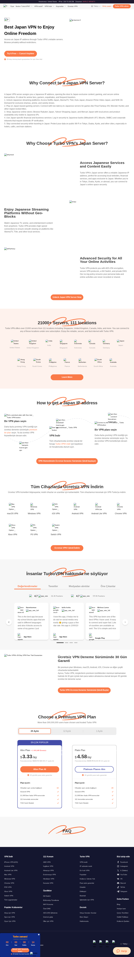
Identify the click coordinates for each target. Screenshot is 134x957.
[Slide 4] (76, 642)
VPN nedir (83, 862)
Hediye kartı (121, 909)
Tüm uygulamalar (10, 900)
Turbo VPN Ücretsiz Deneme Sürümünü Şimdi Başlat (84, 690)
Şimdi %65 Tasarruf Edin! (20, 950)
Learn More (67, 377)
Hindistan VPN (48, 879)
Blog (118, 904)
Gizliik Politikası (122, 917)
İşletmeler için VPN (87, 900)
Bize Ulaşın (84, 917)
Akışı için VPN (9, 913)
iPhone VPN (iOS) (11, 862)
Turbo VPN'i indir (62, 444)
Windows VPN (9, 879)
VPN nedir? (38, 6)
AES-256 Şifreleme (50, 913)
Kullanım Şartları (123, 921)
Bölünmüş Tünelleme (51, 900)
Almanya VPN (48, 870)
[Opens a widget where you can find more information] (122, 951)
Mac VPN (7, 874)
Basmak (83, 896)
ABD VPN (46, 862)
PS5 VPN (7, 887)
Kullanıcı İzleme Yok (87, 879)
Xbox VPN (8, 891)
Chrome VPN (9, 883)
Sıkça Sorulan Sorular (88, 913)
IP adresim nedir (86, 866)
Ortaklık (82, 887)
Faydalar (83, 874)
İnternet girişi (48, 917)
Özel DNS (46, 909)
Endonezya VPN (49, 874)
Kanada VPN (48, 883)
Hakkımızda (84, 921)
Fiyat (12, 6)
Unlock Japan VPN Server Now (67, 297)
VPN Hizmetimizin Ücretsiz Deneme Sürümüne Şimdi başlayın (67, 461)
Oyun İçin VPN (9, 921)
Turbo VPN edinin (122, 6)
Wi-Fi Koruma (48, 904)
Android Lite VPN (10, 870)
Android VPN (9, 866)
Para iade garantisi (87, 883)
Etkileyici (83, 891)
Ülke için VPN (48, 921)
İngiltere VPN (48, 866)
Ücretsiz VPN (72, 6)
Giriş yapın (106, 6)
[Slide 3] (71, 642)
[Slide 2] (66, 642)
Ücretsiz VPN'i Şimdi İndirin (67, 548)
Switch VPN (8, 896)
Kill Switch (47, 896)
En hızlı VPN (84, 870)
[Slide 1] (60, 642)
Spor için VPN (9, 917)
